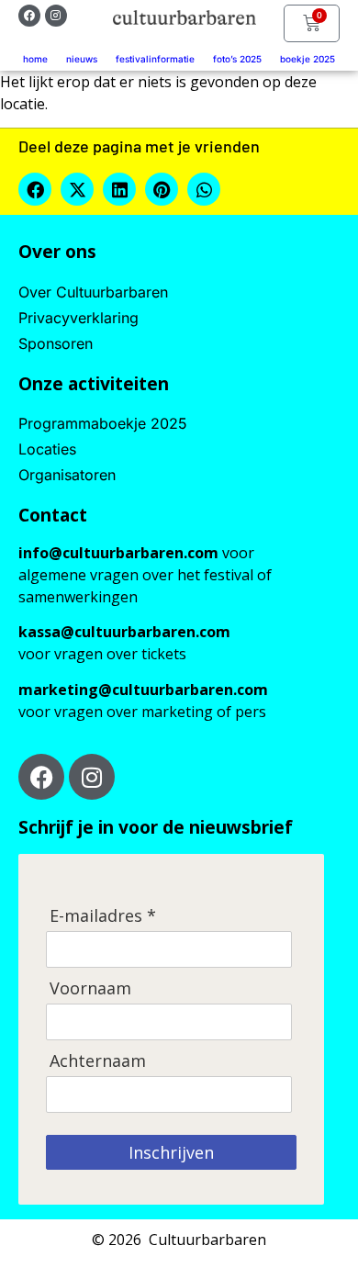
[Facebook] (29, 16)
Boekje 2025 (307, 58)
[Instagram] (56, 16)
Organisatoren (67, 475)
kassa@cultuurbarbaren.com (124, 632)
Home (35, 58)
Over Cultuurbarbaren (93, 292)
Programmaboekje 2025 (102, 423)
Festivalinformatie (155, 58)
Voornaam (90, 988)
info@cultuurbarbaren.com (118, 553)
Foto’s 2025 (237, 58)
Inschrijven (171, 1152)
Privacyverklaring (78, 318)
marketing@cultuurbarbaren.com (143, 689)
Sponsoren (55, 343)
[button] (34, 189)
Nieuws (81, 58)
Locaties (47, 449)
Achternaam (98, 1061)
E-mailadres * (103, 915)
